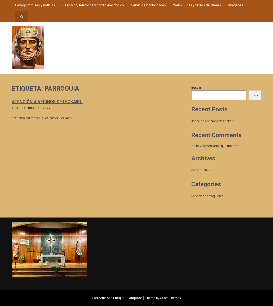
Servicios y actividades (148, 5)
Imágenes (235, 5)
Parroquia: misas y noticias (35, 5)
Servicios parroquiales (207, 196)
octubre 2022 (201, 170)
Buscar (196, 87)
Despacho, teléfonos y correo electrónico (93, 5)
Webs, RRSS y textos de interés (197, 5)
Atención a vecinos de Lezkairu (47, 101)
